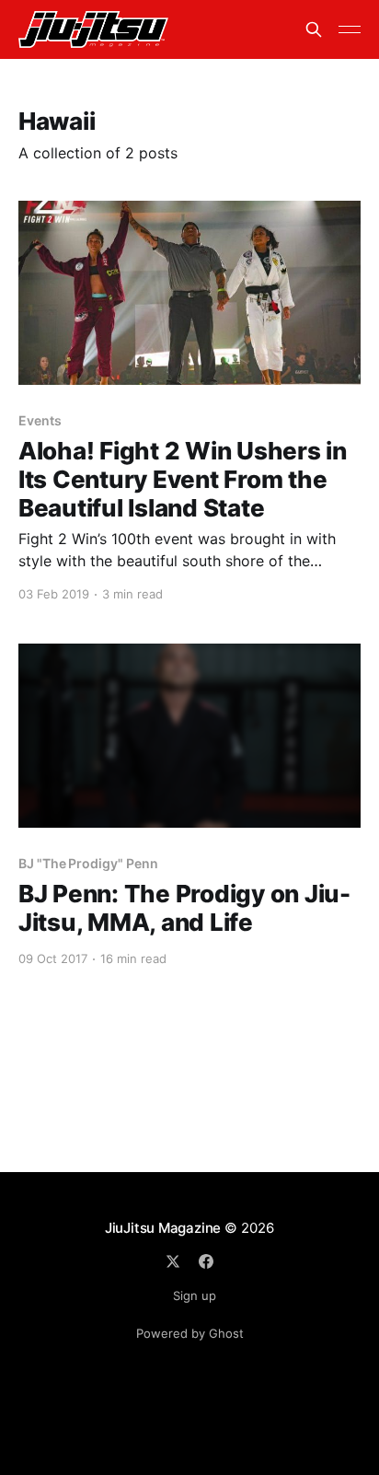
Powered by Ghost (190, 1333)
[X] (173, 1261)
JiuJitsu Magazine (163, 1228)
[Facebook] (206, 1261)
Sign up (194, 1295)
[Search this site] (313, 29)
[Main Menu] (349, 29)
